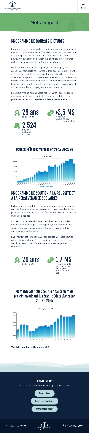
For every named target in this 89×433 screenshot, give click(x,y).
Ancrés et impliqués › (44, 409)
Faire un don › (44, 393)
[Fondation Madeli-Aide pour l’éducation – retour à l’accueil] (12, 6)
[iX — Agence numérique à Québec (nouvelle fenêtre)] (22, 426)
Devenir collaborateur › (44, 401)
